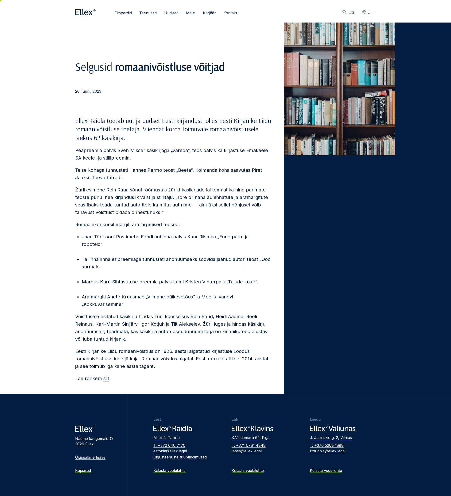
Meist (190, 13)
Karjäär (209, 13)
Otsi (352, 12)
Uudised (171, 13)
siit (106, 378)
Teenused (148, 13)
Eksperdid (123, 13)
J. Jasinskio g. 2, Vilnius (331, 437)
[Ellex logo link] (85, 12)
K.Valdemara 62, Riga (250, 437)
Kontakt (230, 13)
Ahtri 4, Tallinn (166, 437)
